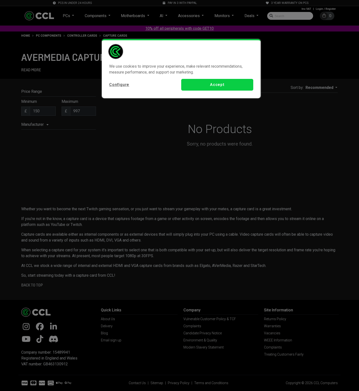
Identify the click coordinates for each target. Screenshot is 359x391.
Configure (119, 84)
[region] (181, 68)
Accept (217, 84)
